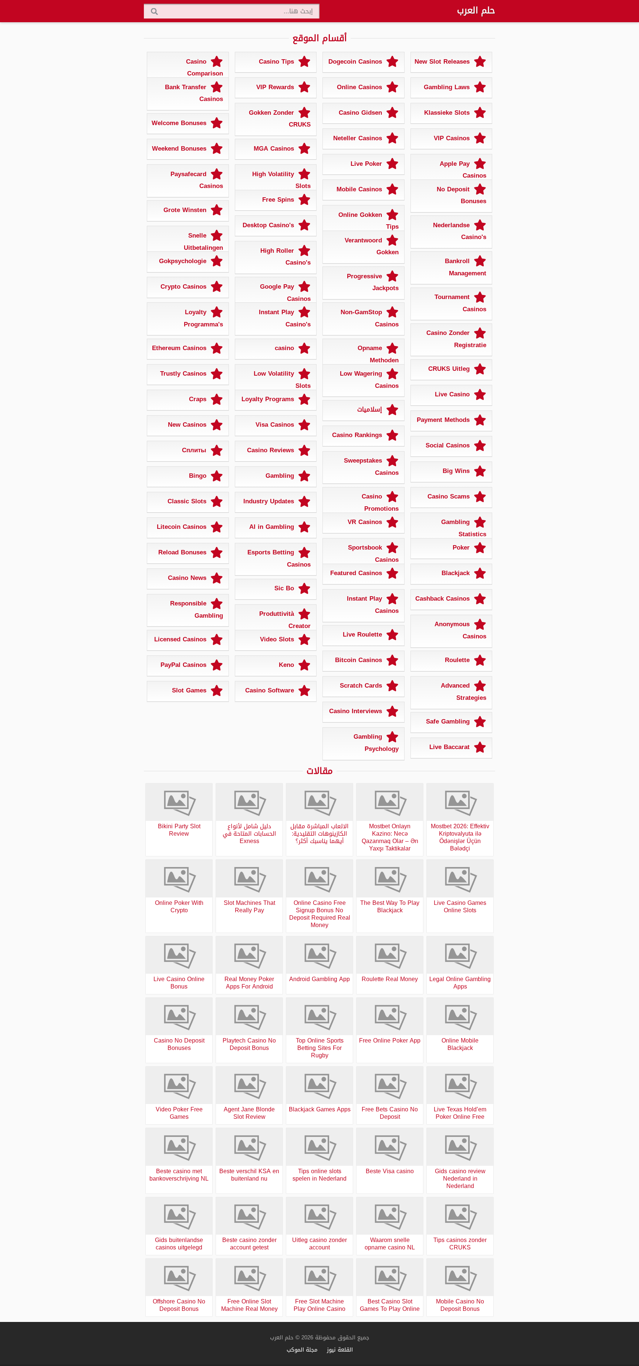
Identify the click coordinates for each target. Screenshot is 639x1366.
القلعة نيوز (340, 1349)
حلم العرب (476, 10)
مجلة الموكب (302, 1349)
